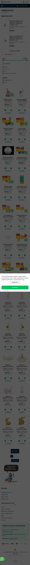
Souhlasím (15, 287)
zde (23, 279)
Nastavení (15, 282)
